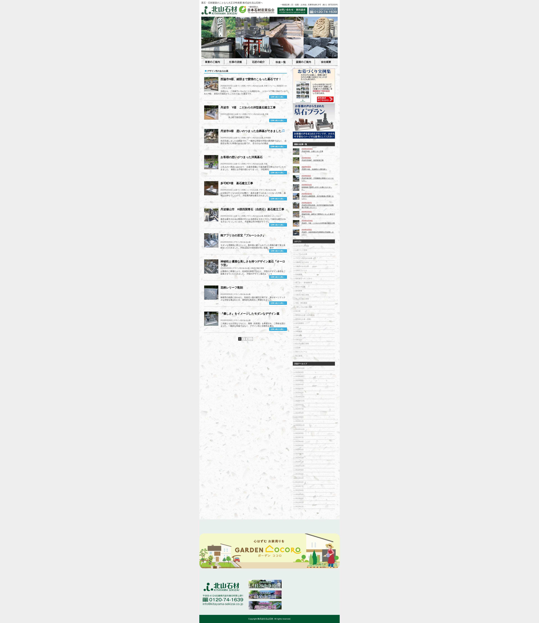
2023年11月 (300, 425)
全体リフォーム (270, 86)
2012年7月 (299, 486)
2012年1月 (299, 507)
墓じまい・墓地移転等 (303, 283)
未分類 (297, 311)
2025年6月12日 (307, 184)
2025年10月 (300, 368)
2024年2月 (299, 417)
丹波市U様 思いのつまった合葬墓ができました (251, 131)
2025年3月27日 (307, 202)
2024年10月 (300, 401)
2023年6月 (299, 441)
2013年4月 (299, 478)
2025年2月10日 (307, 211)
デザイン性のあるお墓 (254, 86)
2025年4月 (299, 385)
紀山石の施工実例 (302, 344)
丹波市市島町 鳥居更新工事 (313, 160)
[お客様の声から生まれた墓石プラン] (314, 138)
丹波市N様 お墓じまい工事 (312, 151)
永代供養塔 (299, 323)
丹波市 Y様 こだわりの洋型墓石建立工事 (248, 107)
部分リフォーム (301, 352)
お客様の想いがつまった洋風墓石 (242, 157)
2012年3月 (299, 498)
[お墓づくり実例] (314, 103)
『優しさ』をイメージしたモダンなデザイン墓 (250, 313)
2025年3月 (299, 389)
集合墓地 (298, 356)
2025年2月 (299, 393)
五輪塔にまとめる (302, 262)
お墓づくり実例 (239, 86)
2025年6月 (299, 380)
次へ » (249, 339)
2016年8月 (299, 470)
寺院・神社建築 (301, 303)
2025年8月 (299, 376)
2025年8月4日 (306, 175)
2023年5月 (299, 446)
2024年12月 (300, 397)
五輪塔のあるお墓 (302, 266)
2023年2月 (299, 458)
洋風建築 (298, 331)
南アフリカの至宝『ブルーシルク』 (243, 235)
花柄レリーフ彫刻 (232, 287)
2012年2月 (299, 503)
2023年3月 (299, 454)
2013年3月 (299, 482)
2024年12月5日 (307, 229)
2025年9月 (299, 372)
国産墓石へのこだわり (272, 216)
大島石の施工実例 (257, 268)
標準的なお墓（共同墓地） (305, 315)
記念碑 (297, 348)
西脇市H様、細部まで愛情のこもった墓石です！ (251, 79)
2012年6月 (299, 490)
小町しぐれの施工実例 (303, 307)
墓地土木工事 (300, 287)
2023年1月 (299, 462)
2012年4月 (299, 494)
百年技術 (267, 138)
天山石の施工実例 (302, 299)
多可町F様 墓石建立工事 (237, 183)
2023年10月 (300, 429)
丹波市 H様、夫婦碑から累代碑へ (314, 169)
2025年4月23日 (307, 193)
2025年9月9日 (306, 157)
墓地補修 (298, 291)
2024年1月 (299, 421)
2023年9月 (299, 433)
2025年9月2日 (306, 166)
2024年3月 (299, 413)
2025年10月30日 (307, 149)
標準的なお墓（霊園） (303, 319)
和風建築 (298, 274)
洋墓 (229, 88)
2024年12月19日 (307, 220)
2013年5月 (299, 474)
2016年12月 (300, 466)
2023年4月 (299, 450)
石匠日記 (298, 340)
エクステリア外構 (302, 246)
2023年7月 (299, 437)
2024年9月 (299, 405)
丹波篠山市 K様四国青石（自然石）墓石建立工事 (252, 209)
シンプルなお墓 (252, 190)
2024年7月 (299, 409)
